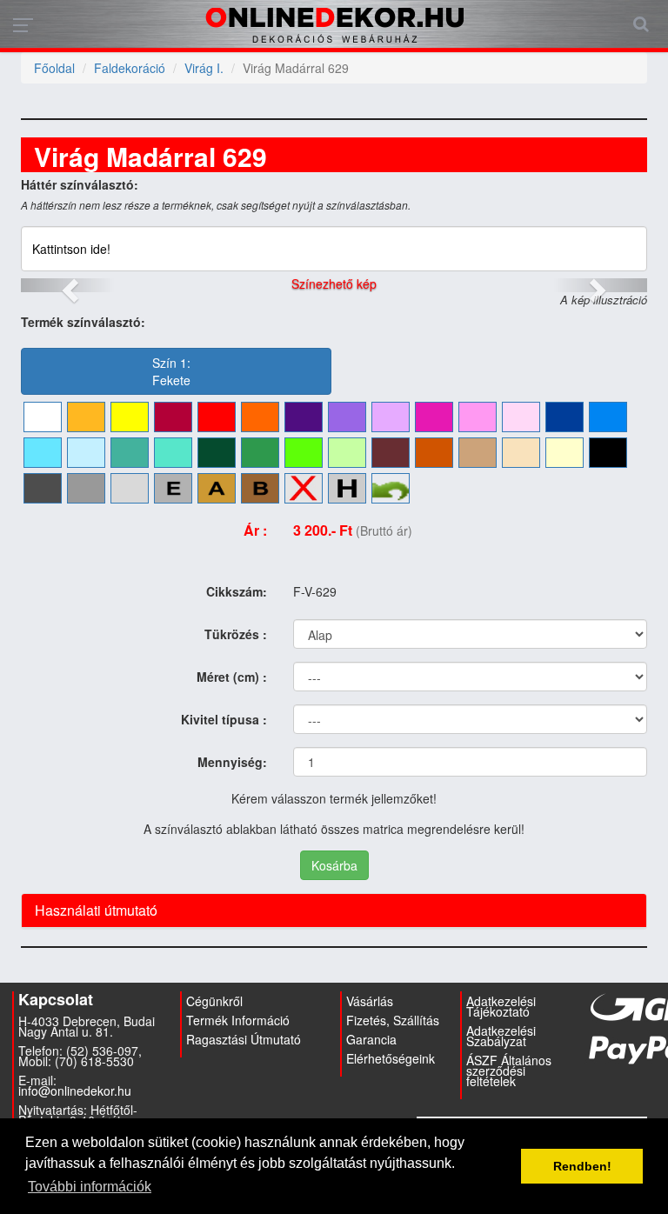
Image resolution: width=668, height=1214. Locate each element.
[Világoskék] (42, 452)
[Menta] (173, 452)
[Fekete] (608, 452)
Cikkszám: (236, 591)
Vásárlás (369, 1001)
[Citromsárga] (129, 417)
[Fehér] (42, 417)
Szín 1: (171, 371)
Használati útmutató (96, 910)
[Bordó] (173, 417)
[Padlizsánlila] (303, 417)
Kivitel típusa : (224, 719)
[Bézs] (521, 452)
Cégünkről (214, 1001)
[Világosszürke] (129, 488)
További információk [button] (89, 1186)
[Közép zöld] (260, 452)
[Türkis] (129, 452)
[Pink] (434, 417)
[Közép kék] (608, 417)
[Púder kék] (86, 452)
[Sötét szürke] (42, 488)
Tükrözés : (235, 634)
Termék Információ (238, 1020)
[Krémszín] (564, 452)
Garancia (371, 1039)
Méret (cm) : (232, 676)
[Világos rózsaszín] (521, 417)
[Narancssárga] (260, 417)
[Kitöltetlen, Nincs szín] (303, 488)
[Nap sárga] (86, 417)
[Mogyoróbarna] (434, 452)
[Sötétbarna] (390, 452)
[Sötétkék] (564, 417)
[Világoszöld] (303, 452)
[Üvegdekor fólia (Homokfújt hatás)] (347, 488)
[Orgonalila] (390, 417)
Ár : (255, 530)
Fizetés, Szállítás (392, 1020)
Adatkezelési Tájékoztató (501, 1006)
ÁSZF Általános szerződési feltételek (508, 1070)
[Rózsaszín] (477, 417)
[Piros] (216, 417)
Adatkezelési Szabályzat (501, 1036)
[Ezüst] (173, 488)
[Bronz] (260, 488)
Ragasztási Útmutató (243, 1039)
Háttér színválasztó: (79, 184)
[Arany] (216, 488)
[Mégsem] (390, 488)
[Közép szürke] (86, 488)
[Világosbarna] (477, 452)
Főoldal (54, 68)
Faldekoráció (129, 68)
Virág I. (204, 68)
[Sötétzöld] (216, 452)
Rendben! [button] (582, 1166)
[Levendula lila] (347, 417)
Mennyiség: (232, 761)
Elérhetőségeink (390, 1058)
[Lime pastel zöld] (347, 452)
